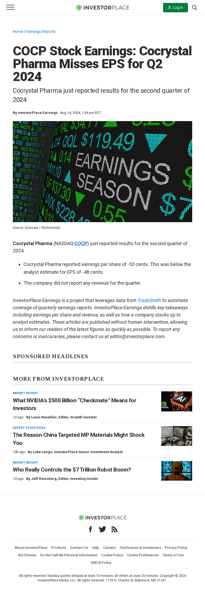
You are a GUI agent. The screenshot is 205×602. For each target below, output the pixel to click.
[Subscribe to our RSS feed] (115, 529)
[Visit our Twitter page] (102, 529)
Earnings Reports (41, 31)
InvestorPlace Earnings (38, 113)
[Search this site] (195, 7)
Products (58, 547)
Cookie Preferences (143, 555)
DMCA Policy (101, 562)
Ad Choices (27, 555)
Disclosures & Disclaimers (140, 547)
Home (18, 31)
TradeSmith (149, 300)
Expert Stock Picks (29, 428)
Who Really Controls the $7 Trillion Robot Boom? (72, 469)
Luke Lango (42, 452)
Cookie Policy (112, 555)
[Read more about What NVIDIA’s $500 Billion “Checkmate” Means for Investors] (176, 401)
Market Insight (25, 393)
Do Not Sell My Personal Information (68, 555)
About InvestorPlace (31, 547)
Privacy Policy (176, 547)
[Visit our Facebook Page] (90, 529)
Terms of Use (173, 555)
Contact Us (79, 547)
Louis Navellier (44, 417)
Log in (178, 7)
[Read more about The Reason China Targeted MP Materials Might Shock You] (176, 436)
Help (95, 547)
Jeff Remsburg (44, 479)
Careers (109, 547)
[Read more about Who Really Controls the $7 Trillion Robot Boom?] (176, 471)
